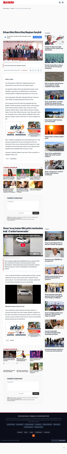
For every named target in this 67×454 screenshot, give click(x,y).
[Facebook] (41, 70)
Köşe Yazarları (57, 424)
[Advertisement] (33, 19)
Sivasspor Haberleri (29, 424)
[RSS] (33, 435)
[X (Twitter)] (38, 70)
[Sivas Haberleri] (8, 2)
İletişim (31, 432)
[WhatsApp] (36, 70)
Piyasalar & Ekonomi (47, 424)
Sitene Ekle (46, 432)
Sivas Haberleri (20, 424)
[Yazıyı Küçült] (33, 70)
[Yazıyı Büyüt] (30, 70)
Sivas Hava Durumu (28, 427)
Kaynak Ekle (38, 37)
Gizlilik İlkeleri (39, 432)
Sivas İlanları (38, 424)
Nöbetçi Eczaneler (39, 427)
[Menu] (63, 2)
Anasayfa (7, 8)
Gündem (12, 8)
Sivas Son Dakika (10, 424)
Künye (25, 432)
